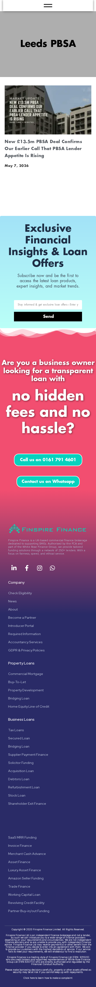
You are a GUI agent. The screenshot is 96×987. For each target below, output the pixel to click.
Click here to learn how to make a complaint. (48, 977)
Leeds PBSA (48, 44)
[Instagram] (39, 568)
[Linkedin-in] (14, 568)
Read (10, 197)
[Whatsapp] (52, 568)
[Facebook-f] (27, 568)
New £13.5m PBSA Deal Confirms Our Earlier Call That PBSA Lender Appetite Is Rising (43, 149)
